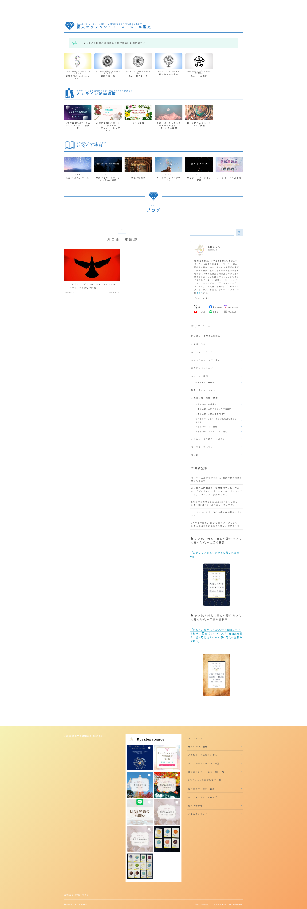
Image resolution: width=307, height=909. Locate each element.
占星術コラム (198, 344)
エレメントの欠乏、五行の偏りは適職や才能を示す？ (216, 514)
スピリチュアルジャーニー (205, 447)
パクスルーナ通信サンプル (202, 754)
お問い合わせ (195, 805)
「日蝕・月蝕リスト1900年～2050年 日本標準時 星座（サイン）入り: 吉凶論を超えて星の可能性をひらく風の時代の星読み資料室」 (216, 635)
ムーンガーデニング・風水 (205, 360)
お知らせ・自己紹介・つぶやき (208, 439)
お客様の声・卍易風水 (205, 404)
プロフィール (195, 738)
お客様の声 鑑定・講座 (204, 398)
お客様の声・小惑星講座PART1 (210, 414)
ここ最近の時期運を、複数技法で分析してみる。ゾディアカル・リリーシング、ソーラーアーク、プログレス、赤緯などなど (216, 491)
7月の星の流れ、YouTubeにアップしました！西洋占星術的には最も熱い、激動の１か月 (216, 524)
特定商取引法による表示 (75, 904)
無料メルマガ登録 (198, 746)
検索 (239, 232)
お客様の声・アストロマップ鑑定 (211, 431)
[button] (140, 757)
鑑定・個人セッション (203, 390)
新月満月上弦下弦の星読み (205, 336)
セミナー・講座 (199, 376)
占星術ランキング (198, 813)
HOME (67, 894)
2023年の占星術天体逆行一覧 (204, 780)
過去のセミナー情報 (204, 382)
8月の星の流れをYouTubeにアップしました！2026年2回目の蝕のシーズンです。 (214, 503)
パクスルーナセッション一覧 (204, 763)
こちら (199, 292)
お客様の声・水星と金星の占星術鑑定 (213, 409)
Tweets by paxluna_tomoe (83, 735)
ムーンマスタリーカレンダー (204, 797)
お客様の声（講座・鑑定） (202, 788)
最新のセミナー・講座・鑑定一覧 (206, 771)
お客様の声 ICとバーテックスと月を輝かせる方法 (216, 420)
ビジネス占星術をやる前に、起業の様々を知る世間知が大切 (216, 479)
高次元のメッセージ (202, 368)
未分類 (194, 455)
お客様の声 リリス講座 (206, 426)
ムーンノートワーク (202, 352)
